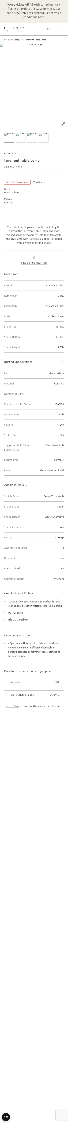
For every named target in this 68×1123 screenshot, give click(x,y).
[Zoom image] (63, 124)
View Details (39, 182)
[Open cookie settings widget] (6, 1117)
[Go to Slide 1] (9, 138)
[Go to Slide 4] (43, 138)
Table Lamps (14, 39)
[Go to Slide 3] (32, 138)
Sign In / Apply (12, 706)
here (41, 17)
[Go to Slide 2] (20, 138)
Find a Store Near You (34, 262)
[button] (34, 86)
